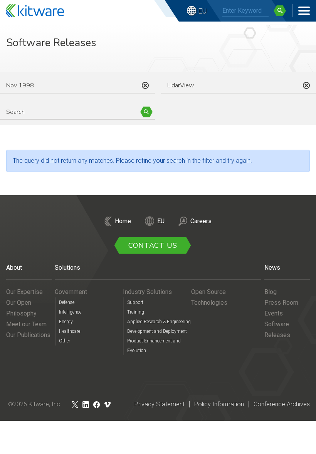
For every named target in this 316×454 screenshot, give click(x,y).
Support (135, 302)
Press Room (281, 302)
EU (202, 11)
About (14, 267)
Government (71, 291)
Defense (66, 302)
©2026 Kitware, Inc (34, 404)
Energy (66, 321)
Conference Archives (282, 404)
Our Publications (28, 335)
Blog (270, 291)
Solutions (67, 267)
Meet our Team (26, 324)
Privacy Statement (159, 404)
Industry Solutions (147, 291)
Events (273, 313)
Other (64, 341)
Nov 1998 (20, 85)
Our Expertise (24, 291)
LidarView (180, 85)
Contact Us (152, 245)
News (272, 267)
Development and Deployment (157, 331)
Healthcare (69, 331)
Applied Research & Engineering (159, 321)
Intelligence (70, 312)
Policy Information (219, 404)
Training (135, 312)
